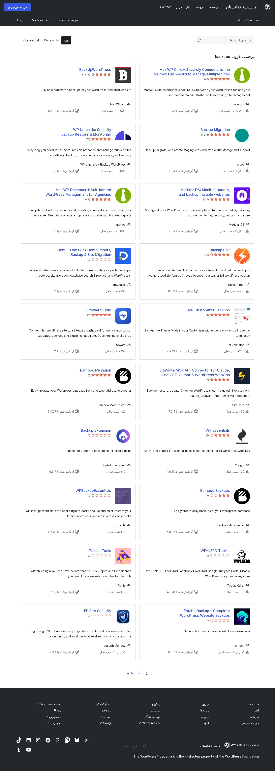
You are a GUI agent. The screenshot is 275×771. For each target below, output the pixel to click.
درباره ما (254, 704)
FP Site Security (97, 611)
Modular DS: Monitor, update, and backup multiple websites (204, 192)
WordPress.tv (149, 723)
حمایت (105, 717)
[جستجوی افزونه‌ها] (200, 40)
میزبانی (254, 717)
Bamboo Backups (215, 490)
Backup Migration (215, 130)
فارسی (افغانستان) (209, 745)
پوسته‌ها (205, 710)
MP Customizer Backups (209, 310)
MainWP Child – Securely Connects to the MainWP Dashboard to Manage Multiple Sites (192, 71)
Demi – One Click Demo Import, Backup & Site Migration (84, 252)
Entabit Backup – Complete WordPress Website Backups (205, 613)
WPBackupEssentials (93, 490)
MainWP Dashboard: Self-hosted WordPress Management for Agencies (78, 192)
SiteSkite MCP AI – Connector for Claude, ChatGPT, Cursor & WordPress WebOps (194, 372)
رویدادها (106, 710)
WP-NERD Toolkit (215, 551)
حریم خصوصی (250, 723)
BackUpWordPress (95, 69)
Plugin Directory (248, 20)
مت (57, 710)
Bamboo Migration (95, 370)
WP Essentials (218, 430)
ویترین (206, 704)
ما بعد (130, 673)
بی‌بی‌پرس (53, 717)
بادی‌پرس (54, 723)
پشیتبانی (155, 710)
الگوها (206, 723)
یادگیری (155, 704)
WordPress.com (49, 704)
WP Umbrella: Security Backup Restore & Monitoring (86, 132)
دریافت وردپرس (17, 7)
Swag (105, 723)
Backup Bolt (220, 250)
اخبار (256, 710)
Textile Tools (100, 551)
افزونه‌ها (205, 717)
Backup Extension (96, 430)
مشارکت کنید (103, 704)
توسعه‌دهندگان (152, 717)
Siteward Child (98, 310)
